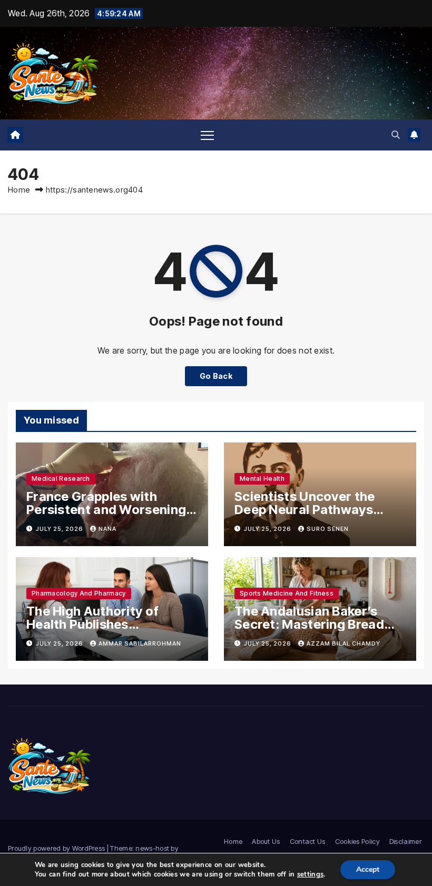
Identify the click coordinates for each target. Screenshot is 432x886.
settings (310, 874)
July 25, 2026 (60, 528)
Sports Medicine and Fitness (286, 593)
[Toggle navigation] (207, 135)
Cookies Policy (357, 841)
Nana (107, 528)
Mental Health (262, 478)
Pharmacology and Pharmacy (79, 593)
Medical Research (61, 478)
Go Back (216, 375)
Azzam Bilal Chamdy (343, 643)
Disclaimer (405, 841)
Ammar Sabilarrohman (140, 643)
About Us (266, 841)
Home (19, 190)
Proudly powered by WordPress (57, 848)
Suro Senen (328, 528)
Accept (367, 869)
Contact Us (308, 841)
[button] (395, 134)
